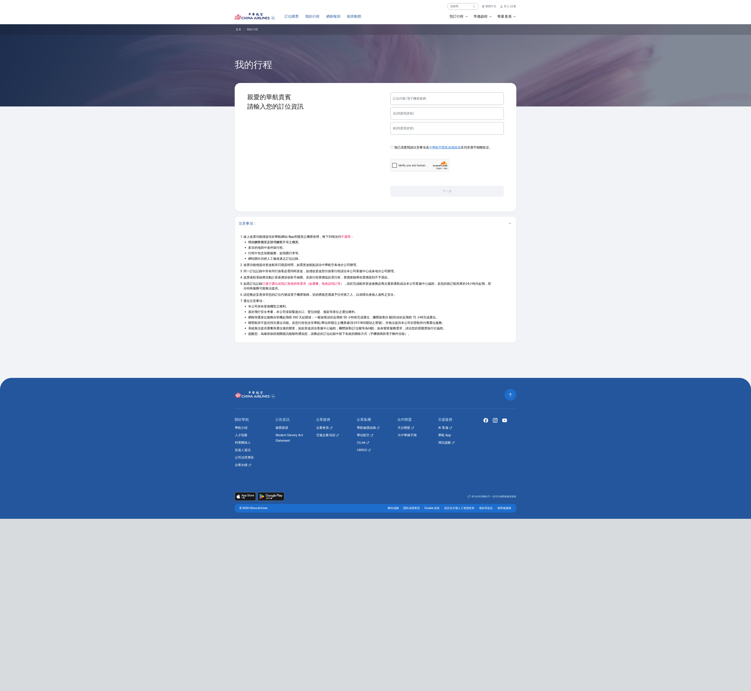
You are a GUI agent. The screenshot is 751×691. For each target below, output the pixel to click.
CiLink (361, 442)
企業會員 (322, 428)
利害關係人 (243, 442)
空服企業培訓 (325, 435)
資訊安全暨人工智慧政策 (459, 508)
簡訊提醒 (444, 442)
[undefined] (251, 16)
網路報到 (333, 16)
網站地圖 (393, 508)
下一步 (447, 191)
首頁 (238, 29)
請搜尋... (455, 6)
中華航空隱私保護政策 (445, 147)
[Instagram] (495, 420)
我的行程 (312, 16)
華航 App (444, 435)
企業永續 (241, 465)
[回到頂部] (510, 395)
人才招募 (241, 435)
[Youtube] (504, 420)
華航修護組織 (366, 428)
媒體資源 (282, 428)
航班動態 (354, 16)
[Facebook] (486, 420)
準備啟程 (480, 16)
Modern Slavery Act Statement (289, 437)
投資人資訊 (243, 450)
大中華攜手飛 (407, 435)
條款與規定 (486, 508)
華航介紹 (241, 428)
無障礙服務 (504, 508)
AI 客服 (443, 428)
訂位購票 (292, 16)
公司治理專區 (244, 457)
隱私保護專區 (411, 508)
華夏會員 (504, 16)
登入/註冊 (510, 6)
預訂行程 (456, 16)
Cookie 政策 (432, 508)
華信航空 (363, 435)
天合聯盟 (404, 428)
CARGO (362, 450)
